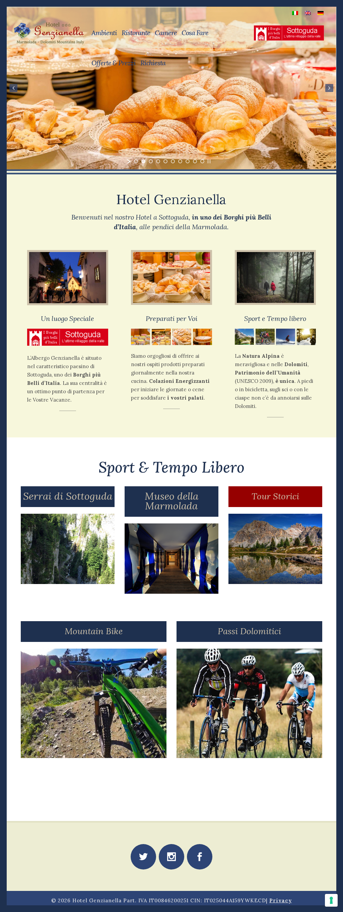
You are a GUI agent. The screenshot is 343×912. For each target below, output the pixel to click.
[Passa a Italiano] (295, 12)
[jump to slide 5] (165, 161)
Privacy (280, 900)
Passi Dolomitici (249, 631)
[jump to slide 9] (195, 161)
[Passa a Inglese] (307, 12)
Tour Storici (275, 496)
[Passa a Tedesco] (320, 12)
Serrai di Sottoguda (67, 496)
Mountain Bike (94, 631)
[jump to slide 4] (158, 161)
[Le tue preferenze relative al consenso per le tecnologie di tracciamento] (331, 900)
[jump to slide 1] (136, 161)
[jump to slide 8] (188, 161)
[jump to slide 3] (151, 161)
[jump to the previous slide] (13, 87)
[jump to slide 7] (180, 161)
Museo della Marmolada (171, 501)
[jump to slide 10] (202, 161)
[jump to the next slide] (330, 87)
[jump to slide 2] (143, 161)
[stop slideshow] (209, 161)
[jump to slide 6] (173, 161)
